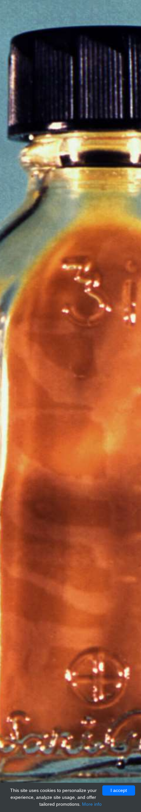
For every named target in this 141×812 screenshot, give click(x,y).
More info (92, 804)
